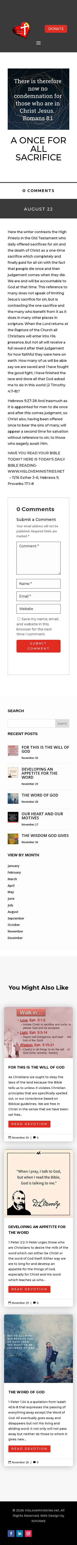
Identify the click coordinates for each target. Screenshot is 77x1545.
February (14, 872)
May (11, 892)
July (10, 905)
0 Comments (38, 190)
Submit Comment (39, 645)
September (16, 918)
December (15, 938)
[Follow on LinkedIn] (19, 1533)
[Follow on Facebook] (11, 1533)
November (15, 931)
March (12, 879)
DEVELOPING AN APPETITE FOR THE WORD (40, 773)
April (11, 886)
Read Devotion (29, 1124)
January (13, 866)
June (11, 898)
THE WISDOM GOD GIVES (45, 835)
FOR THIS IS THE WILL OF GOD (45, 749)
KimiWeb (38, 1521)
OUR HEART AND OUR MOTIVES (42, 815)
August (13, 912)
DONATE (56, 29)
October (14, 925)
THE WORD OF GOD (40, 795)
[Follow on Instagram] (28, 1533)
